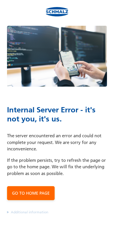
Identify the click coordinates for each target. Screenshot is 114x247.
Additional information (29, 212)
